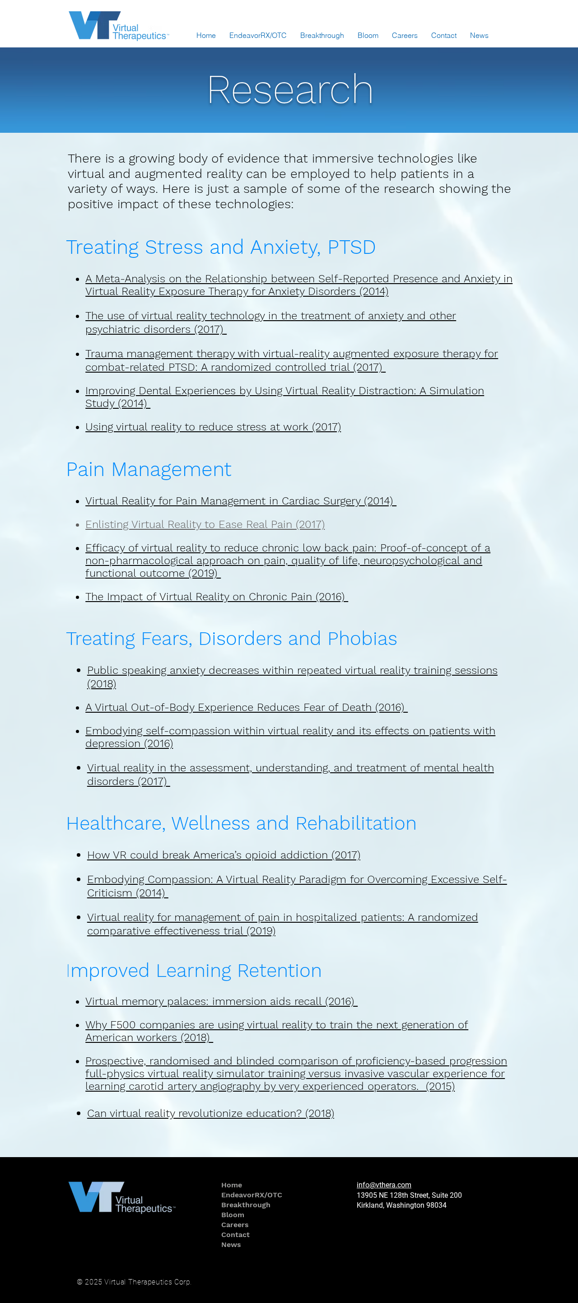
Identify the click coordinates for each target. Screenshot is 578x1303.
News (231, 1244)
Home (231, 1185)
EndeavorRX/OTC (248, 1195)
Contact (235, 1234)
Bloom (232, 1214)
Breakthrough (245, 1204)
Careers (235, 1224)
